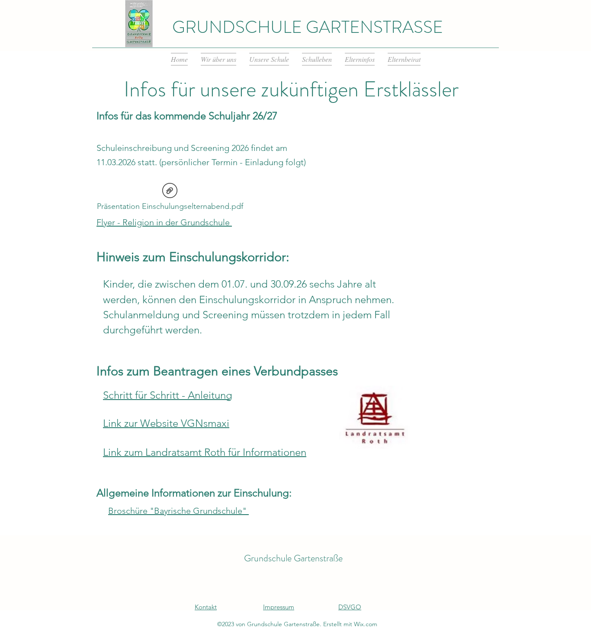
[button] (218, 59)
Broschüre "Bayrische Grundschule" (178, 511)
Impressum (278, 607)
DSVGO (349, 607)
